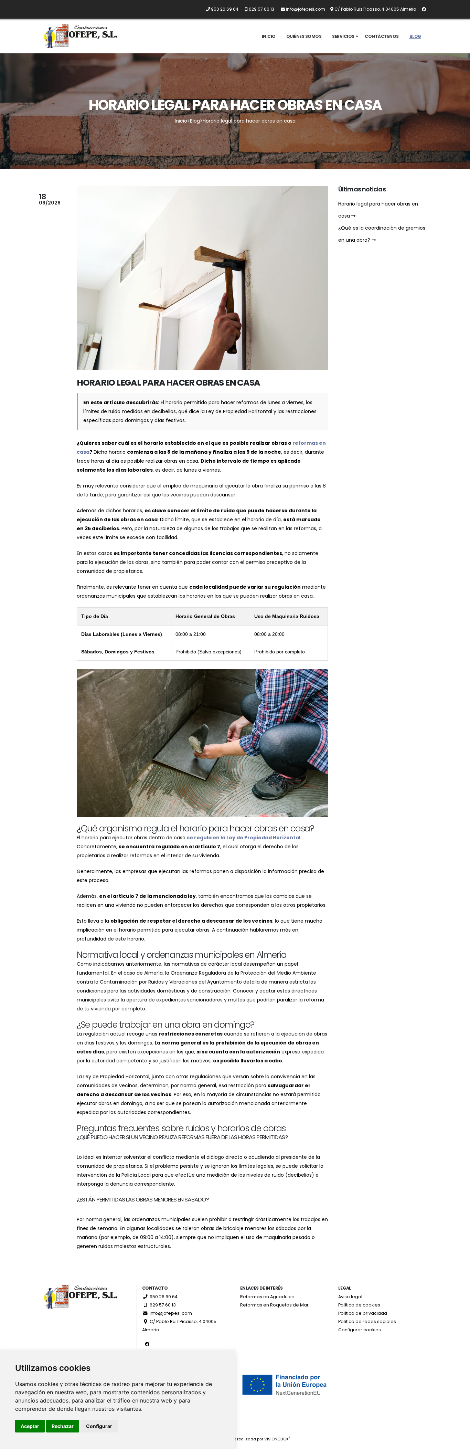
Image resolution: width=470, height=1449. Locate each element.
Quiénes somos (304, 36)
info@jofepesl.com (170, 1313)
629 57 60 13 (162, 1305)
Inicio (269, 36)
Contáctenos (382, 36)
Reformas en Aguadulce (267, 1297)
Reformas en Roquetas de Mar (274, 1305)
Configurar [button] (99, 1426)
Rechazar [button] (63, 1426)
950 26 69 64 (163, 1297)
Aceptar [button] (30, 1426)
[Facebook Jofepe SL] (421, 9)
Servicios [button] (343, 36)
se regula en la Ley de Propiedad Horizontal (243, 837)
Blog (415, 36)
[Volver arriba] (458, 1441)
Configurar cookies (359, 1330)
